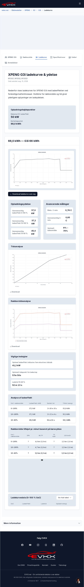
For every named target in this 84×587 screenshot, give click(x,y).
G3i (39, 10)
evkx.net (5, 10)
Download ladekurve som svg (23, 194)
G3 (34, 10)
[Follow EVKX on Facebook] (22, 545)
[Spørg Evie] (78, 581)
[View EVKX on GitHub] (61, 545)
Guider (53, 565)
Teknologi (62, 565)
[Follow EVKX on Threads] (46, 545)
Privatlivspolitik (33, 565)
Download (16, 292)
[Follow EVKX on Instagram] (38, 545)
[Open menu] (79, 3)
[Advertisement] (42, 32)
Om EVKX (21, 565)
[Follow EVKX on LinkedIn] (53, 545)
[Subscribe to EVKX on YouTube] (30, 545)
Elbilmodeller (17, 10)
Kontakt (45, 565)
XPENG (27, 10)
